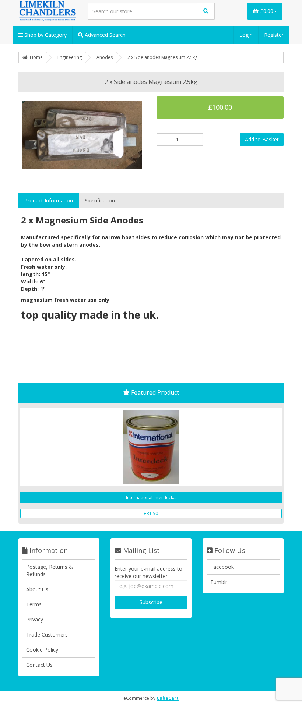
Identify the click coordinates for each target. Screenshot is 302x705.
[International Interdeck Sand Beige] (151, 447)
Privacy (34, 619)
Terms (34, 604)
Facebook (222, 566)
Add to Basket (262, 139)
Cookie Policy (42, 649)
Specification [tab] (100, 200)
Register (274, 34)
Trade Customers (47, 634)
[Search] (206, 11)
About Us (37, 589)
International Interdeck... (151, 497)
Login (246, 34)
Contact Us (39, 664)
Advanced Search (104, 34)
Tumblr (218, 581)
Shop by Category (45, 34)
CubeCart (168, 698)
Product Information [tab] (48, 200)
